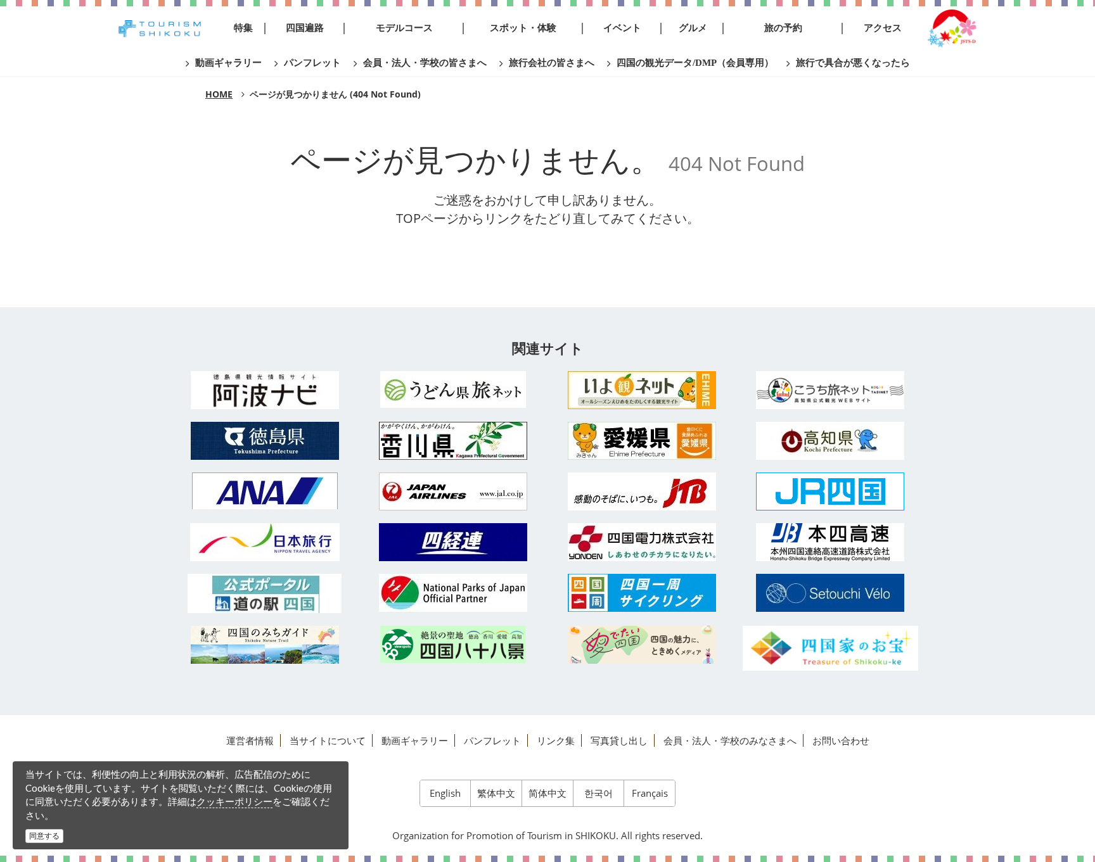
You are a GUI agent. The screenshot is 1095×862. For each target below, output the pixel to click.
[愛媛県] (642, 441)
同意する (44, 835)
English (445, 793)
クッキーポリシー (234, 801)
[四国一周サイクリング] (642, 593)
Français (650, 793)
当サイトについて (328, 740)
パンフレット (492, 740)
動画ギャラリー (414, 740)
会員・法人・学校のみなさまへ (730, 740)
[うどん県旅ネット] (454, 389)
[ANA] (265, 490)
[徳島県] (265, 441)
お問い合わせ (840, 740)
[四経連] (454, 542)
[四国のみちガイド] (265, 645)
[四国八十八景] (454, 644)
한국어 (598, 793)
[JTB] (642, 491)
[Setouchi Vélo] (831, 593)
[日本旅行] (265, 542)
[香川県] (454, 441)
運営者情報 (250, 740)
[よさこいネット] (831, 390)
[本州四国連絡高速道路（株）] (831, 542)
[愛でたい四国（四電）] (642, 645)
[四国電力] (642, 542)
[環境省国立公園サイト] (454, 593)
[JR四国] (831, 491)
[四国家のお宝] (831, 648)
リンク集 (556, 740)
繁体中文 (496, 793)
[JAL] (454, 491)
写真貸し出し (619, 740)
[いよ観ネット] (642, 390)
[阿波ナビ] (265, 390)
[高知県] (831, 441)
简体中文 (547, 793)
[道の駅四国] (265, 593)
